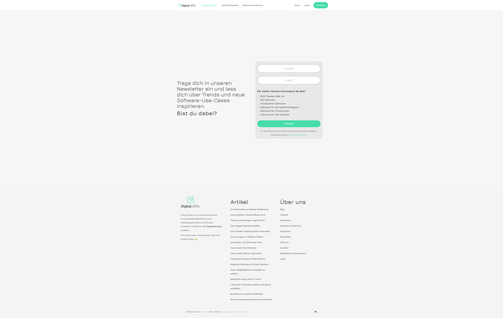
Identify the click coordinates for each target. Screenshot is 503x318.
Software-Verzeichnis (252, 5)
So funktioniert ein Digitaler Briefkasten (249, 209)
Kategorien (285, 231)
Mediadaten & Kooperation (293, 253)
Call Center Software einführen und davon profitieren (250, 286)
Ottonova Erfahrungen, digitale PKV (247, 220)
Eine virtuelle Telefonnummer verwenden (250, 231)
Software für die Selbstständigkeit (279, 107)
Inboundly (205, 312)
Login (307, 5)
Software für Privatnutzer (274, 111)
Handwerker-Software (273, 103)
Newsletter (320, 5)
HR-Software (267, 100)
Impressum (233, 312)
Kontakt (284, 247)
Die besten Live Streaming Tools (246, 242)
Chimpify (224, 312)
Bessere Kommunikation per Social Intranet (251, 299)
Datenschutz (243, 312)
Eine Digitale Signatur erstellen (245, 225)
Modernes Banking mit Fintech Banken (249, 264)
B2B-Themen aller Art (272, 96)
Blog (282, 209)
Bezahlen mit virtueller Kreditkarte (246, 294)
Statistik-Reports (230, 5)
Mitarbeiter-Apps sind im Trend (245, 279)
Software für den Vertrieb (274, 114)
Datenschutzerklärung (297, 135)
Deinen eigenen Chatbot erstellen (246, 236)
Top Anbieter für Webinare (243, 247)
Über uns (284, 242)
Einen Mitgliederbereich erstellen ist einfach (247, 271)
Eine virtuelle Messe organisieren (246, 253)
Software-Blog (209, 5)
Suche (297, 5)
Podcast (284, 214)
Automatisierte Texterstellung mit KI (247, 214)
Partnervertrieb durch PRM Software (248, 258)
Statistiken (285, 220)
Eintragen (289, 123)
